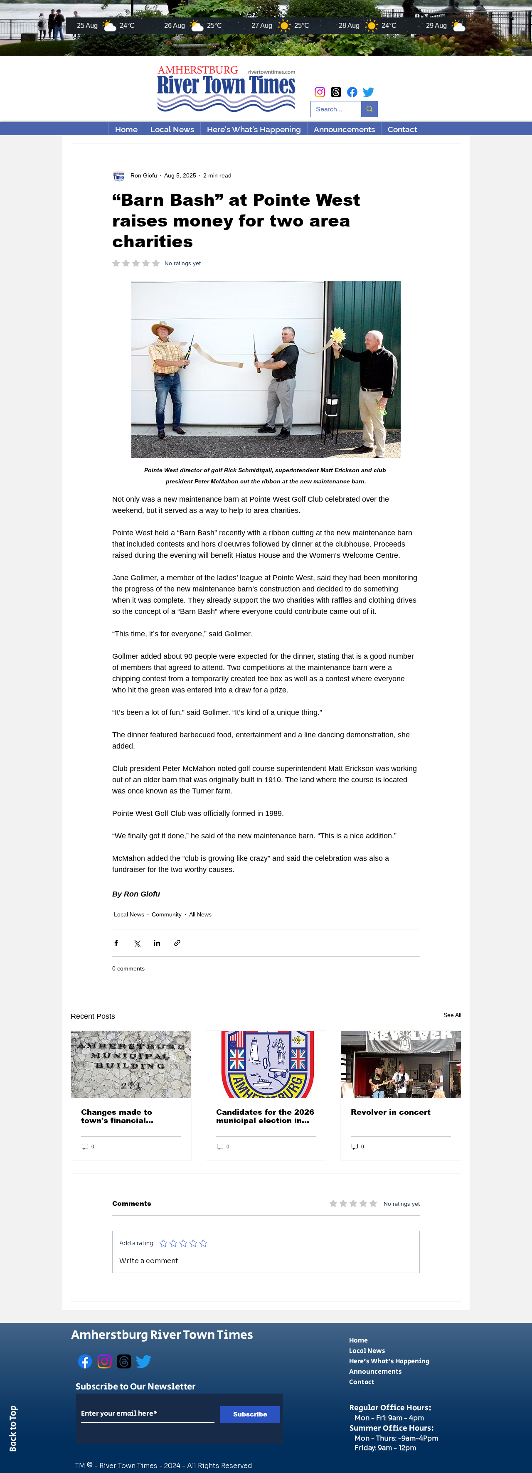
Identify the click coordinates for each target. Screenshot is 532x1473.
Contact (361, 1382)
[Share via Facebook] (116, 943)
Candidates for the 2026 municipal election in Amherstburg (265, 1116)
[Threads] (336, 92)
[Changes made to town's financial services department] (131, 1064)
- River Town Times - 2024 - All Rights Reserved (173, 1465)
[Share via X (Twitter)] (136, 943)
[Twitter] (368, 92)
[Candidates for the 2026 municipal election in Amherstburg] (266, 1064)
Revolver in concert (391, 1112)
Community (167, 914)
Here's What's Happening (389, 1361)
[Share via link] (177, 943)
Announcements (375, 1372)
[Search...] (369, 109)
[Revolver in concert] (401, 1064)
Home (358, 1340)
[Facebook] (352, 92)
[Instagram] (320, 92)
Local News (129, 914)
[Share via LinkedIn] (157, 943)
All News (200, 914)
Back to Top (13, 1430)
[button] (253, 129)
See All (452, 1015)
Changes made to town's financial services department (123, 1116)
